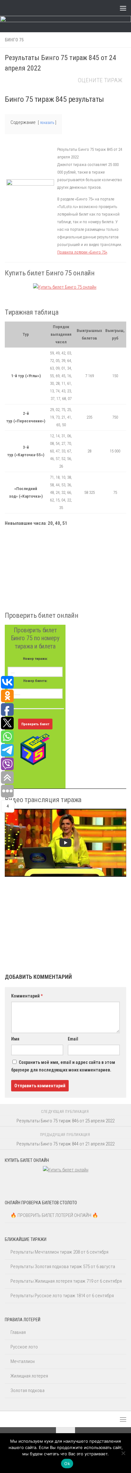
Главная (18, 1332)
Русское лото (24, 1347)
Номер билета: (35, 680)
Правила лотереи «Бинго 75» (82, 252)
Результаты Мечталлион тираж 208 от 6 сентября (59, 1252)
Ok (67, 1463)
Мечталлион (22, 1361)
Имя (15, 1038)
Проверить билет (35, 724)
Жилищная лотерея (29, 1376)
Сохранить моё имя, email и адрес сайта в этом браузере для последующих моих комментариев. (63, 1066)
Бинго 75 (14, 39)
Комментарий (27, 995)
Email (73, 1038)
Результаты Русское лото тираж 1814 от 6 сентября (62, 1295)
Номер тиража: (35, 658)
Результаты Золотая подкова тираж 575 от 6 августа (62, 1266)
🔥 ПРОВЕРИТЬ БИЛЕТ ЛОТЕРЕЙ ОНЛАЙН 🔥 (54, 1215)
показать (47, 122)
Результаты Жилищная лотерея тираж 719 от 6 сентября (66, 1281)
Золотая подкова (27, 1390)
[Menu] (123, 8)
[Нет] (123, 1453)
